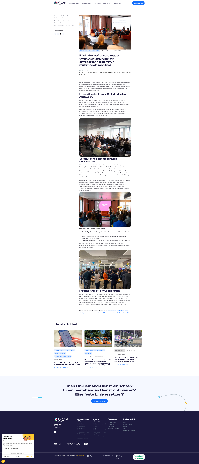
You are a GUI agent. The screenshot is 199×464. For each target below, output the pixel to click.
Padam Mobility (116, 51)
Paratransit (96, 426)
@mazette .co (80, 455)
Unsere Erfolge (127, 424)
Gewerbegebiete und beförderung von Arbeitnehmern (83, 434)
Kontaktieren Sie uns (99, 401)
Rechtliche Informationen (90, 456)
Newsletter (111, 424)
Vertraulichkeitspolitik (106, 455)
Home (81, 70)
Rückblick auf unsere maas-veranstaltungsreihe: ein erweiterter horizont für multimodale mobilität (105, 73)
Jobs (124, 428)
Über (124, 422)
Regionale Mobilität (83, 438)
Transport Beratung (98, 436)
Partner (125, 426)
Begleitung (96, 434)
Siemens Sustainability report (119, 457)
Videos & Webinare (113, 428)
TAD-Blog (111, 426)
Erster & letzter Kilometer (81, 429)
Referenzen (98, 3)
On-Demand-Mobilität (99, 424)
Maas (94, 428)
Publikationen (112, 422)
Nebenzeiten (81, 426)
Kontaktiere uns (138, 3)
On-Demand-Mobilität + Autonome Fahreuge (99, 431)
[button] (75, 3)
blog (86, 70)
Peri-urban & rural (82, 424)
